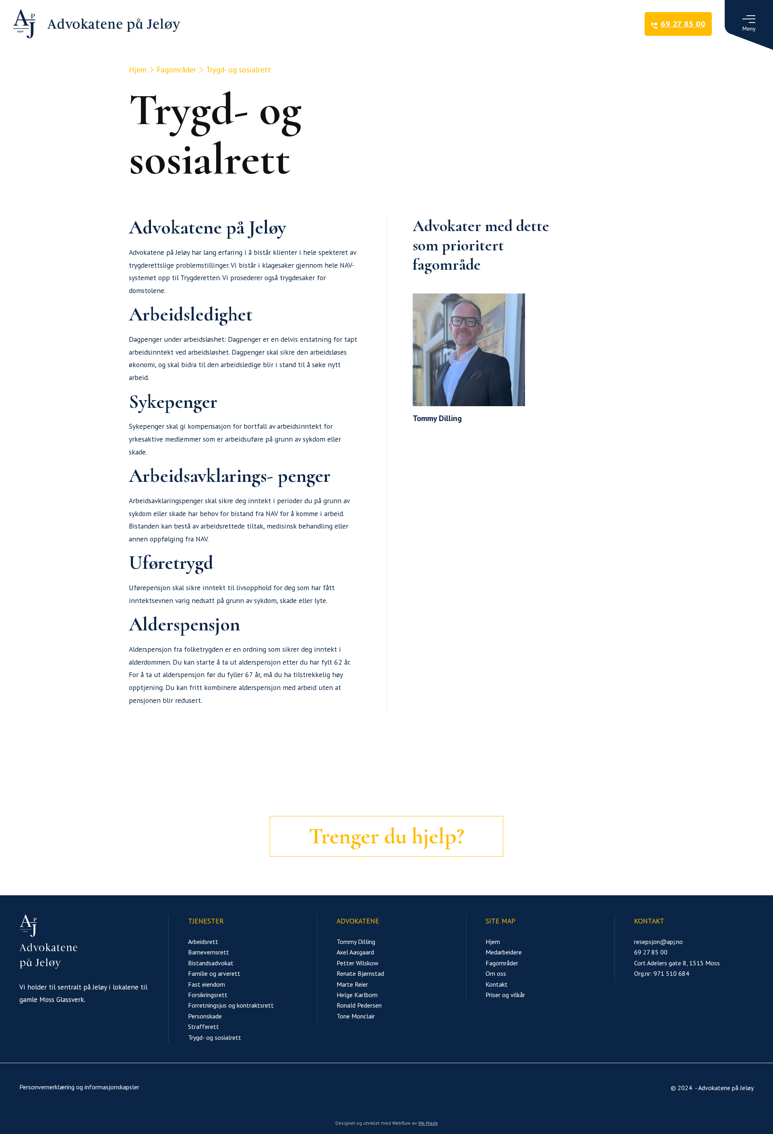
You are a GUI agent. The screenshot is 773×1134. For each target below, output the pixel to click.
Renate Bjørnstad (360, 973)
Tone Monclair (356, 1016)
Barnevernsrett (208, 952)
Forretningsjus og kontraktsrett (231, 1005)
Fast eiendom (206, 984)
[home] (96, 24)
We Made (428, 1123)
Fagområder (176, 69)
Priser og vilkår (505, 995)
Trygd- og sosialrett (214, 1037)
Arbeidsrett (203, 942)
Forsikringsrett (207, 995)
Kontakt (497, 984)
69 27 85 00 (651, 952)
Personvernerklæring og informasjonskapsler (79, 1087)
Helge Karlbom (357, 995)
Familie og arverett (214, 973)
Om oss (496, 973)
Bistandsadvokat (211, 963)
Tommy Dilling (356, 942)
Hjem (138, 69)
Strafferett (203, 1026)
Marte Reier (352, 984)
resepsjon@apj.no (658, 942)
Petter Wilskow (357, 963)
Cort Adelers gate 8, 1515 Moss (677, 963)
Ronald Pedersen (359, 1005)
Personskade (205, 1016)
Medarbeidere (504, 952)
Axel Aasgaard (355, 952)
